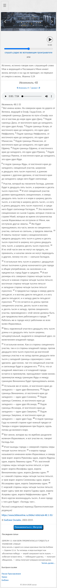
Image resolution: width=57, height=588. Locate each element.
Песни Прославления (11, 574)
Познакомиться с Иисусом (28, 527)
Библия (5, 580)
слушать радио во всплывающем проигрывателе (28, 52)
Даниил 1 (35, 88)
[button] (5, 21)
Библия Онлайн (12, 520)
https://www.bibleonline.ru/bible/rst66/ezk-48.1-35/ (27, 515)
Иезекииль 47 (23, 88)
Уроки (4, 577)
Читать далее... (48, 563)
